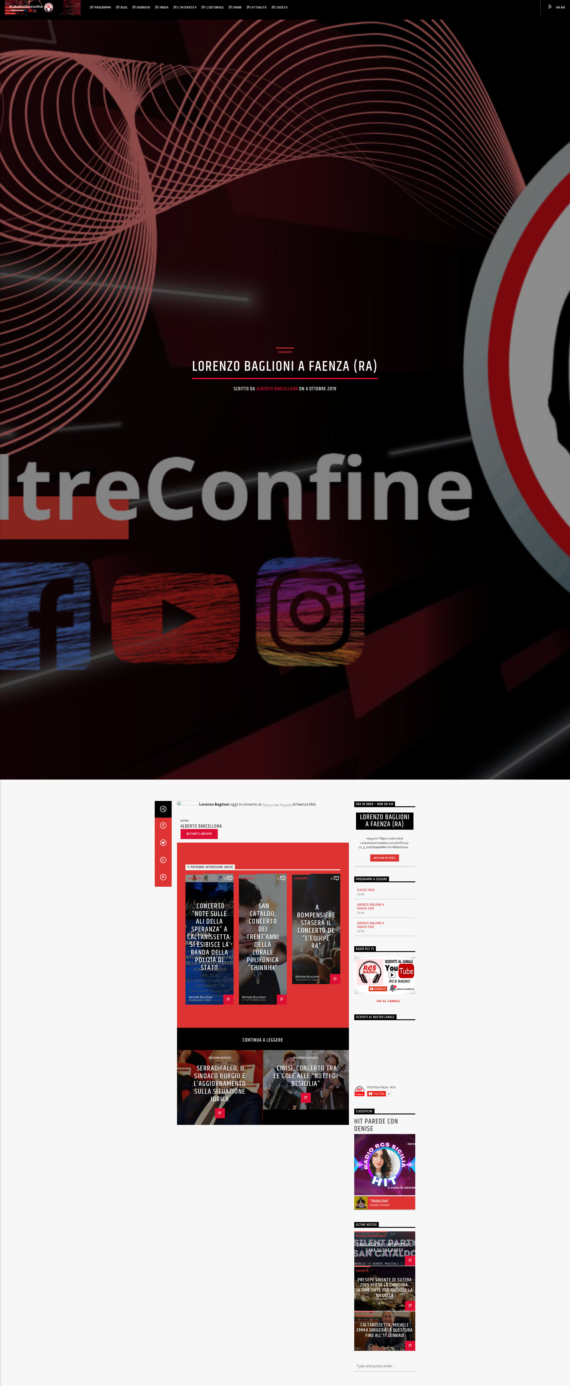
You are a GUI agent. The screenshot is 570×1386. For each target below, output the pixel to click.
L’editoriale (215, 7)
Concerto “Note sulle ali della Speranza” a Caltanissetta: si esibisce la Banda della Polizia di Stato (209, 937)
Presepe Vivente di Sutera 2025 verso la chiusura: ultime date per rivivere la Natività (384, 1288)
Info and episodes (385, 858)
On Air (560, 7)
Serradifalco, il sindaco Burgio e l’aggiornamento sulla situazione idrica (220, 1084)
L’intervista (187, 7)
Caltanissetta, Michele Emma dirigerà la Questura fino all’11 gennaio (385, 1330)
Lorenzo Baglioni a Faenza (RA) (370, 907)
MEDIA (164, 7)
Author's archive (199, 834)
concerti (285, 352)
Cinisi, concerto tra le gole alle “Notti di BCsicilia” (305, 1076)
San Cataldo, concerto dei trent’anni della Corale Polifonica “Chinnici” (262, 937)
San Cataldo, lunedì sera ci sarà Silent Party (384, 1248)
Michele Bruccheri (201, 997)
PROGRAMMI (103, 7)
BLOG (124, 7)
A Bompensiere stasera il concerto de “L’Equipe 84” (316, 927)
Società (282, 7)
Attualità (259, 7)
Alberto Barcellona (277, 389)
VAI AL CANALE (388, 1001)
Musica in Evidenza (371, 1236)
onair (238, 7)
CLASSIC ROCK (366, 890)
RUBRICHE (143, 7)
